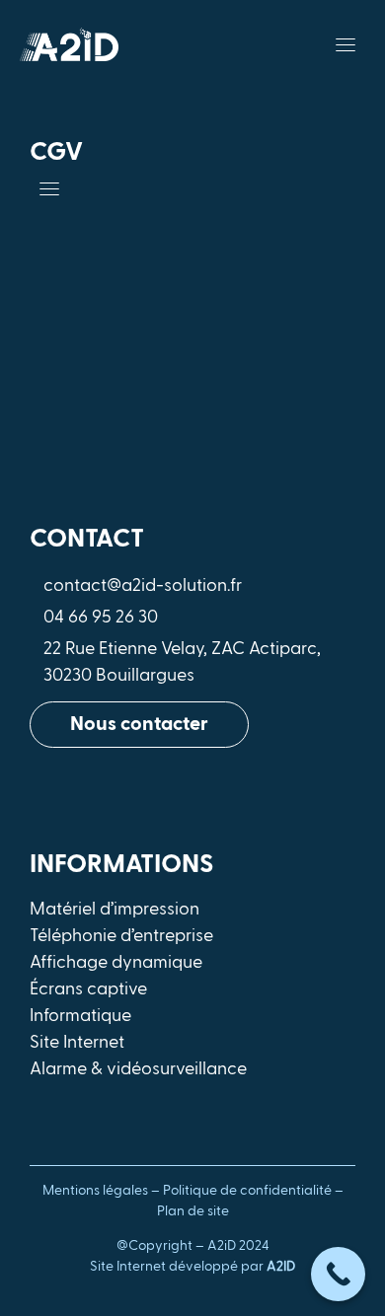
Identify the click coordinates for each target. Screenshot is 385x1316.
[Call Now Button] (338, 1274)
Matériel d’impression (114, 909)
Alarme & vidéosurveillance (138, 1069)
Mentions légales (95, 1191)
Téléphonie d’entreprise (121, 936)
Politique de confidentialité (247, 1191)
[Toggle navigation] (345, 44)
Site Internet (77, 1043)
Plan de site (193, 1211)
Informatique (80, 1016)
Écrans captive (88, 989)
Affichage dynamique (116, 963)
